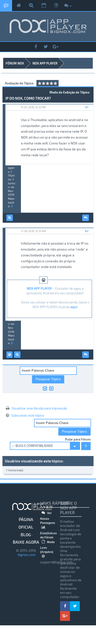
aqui (73, 307)
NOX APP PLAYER (44, 63)
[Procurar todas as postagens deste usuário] (9, 218)
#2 (86, 231)
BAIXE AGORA (26, 541)
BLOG (26, 534)
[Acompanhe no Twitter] (45, 47)
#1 (86, 107)
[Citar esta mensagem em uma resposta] (85, 218)
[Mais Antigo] (45, 388)
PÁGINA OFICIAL (25, 523)
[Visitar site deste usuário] (9, 354)
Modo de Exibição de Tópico (69, 92)
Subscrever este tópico (27, 415)
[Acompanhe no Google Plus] (55, 47)
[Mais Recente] (51, 388)
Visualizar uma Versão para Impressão (39, 408)
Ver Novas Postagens (47, 518)
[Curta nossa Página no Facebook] (36, 47)
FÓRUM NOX (15, 63)
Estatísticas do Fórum (48, 535)
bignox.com (25, 554)
